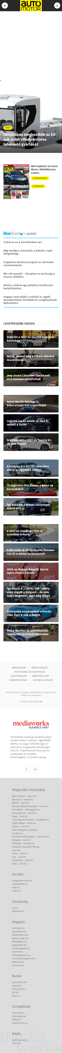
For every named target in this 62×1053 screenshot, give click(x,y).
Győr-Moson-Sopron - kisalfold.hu (30, 819)
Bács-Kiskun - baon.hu (24, 796)
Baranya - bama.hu (22, 799)
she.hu (15, 995)
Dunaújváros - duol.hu (24, 813)
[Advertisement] (31, 46)
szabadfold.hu (19, 884)
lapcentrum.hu (20, 1022)
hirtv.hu (16, 887)
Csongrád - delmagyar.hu (26, 809)
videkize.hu (18, 961)
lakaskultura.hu (20, 934)
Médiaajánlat (40, 668)
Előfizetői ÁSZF (18, 680)
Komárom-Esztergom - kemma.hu (30, 836)
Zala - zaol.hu (19, 863)
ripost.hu (17, 985)
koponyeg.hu (19, 1016)
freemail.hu (18, 1012)
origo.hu (16, 890)
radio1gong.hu (20, 1040)
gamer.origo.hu (20, 938)
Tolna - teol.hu (20, 853)
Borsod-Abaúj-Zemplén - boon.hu (30, 806)
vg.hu (15, 907)
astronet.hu (18, 928)
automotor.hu (19, 931)
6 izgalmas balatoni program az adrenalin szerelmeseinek (28, 264)
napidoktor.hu (19, 945)
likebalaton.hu (19, 941)
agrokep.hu (18, 911)
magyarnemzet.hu (22, 880)
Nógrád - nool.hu (21, 840)
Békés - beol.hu (20, 802)
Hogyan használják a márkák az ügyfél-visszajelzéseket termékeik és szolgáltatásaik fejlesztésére (30, 300)
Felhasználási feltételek (29, 672)
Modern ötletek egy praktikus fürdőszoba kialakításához (28, 287)
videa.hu (16, 1019)
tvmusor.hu (18, 965)
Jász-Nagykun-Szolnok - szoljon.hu (25, 831)
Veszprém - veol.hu (22, 860)
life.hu (15, 992)
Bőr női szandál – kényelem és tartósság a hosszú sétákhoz (29, 275)
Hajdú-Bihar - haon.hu (24, 823)
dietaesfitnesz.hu (21, 955)
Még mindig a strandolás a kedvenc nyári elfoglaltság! (27, 252)
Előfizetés (38, 186)
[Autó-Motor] (31, 5)
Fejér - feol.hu (19, 816)
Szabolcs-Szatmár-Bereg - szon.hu (26, 848)
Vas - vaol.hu (19, 856)
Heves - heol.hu (20, 826)
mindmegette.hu (21, 948)
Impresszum (19, 668)
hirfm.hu (16, 1043)
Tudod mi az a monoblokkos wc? (22, 242)
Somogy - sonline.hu (23, 843)
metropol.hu (18, 988)
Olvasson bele (40, 178)
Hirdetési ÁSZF (40, 676)
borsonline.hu (19, 982)
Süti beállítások (43, 680)
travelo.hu (17, 951)
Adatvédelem (18, 676)
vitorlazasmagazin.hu (23, 958)
